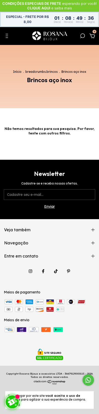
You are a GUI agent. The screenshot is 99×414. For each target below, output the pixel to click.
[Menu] (8, 36)
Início (17, 72)
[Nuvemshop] (49, 383)
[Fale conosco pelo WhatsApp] (88, 380)
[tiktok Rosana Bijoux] (56, 271)
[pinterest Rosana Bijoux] (69, 271)
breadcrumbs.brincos (41, 72)
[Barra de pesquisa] (82, 36)
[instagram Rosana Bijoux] (30, 271)
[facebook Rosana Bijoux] (43, 271)
